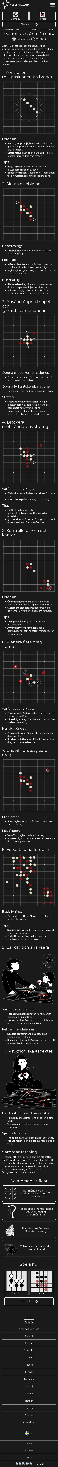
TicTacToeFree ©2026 (29, 1329)
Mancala (29, 1379)
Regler (29, 1400)
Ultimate (29, 1343)
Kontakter (29, 1422)
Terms (29, 1457)
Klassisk (29, 1336)
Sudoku (29, 1357)
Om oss (29, 1415)
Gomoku (7, 46)
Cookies (29, 1450)
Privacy (29, 1444)
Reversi (29, 1364)
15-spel (29, 1372)
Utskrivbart (29, 1408)
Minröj (29, 1386)
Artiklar (29, 1393)
